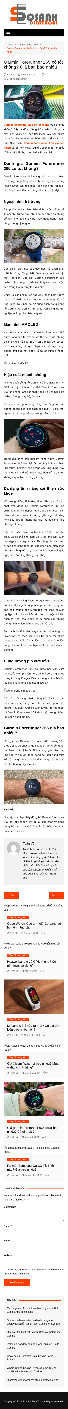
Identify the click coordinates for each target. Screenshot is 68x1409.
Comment (10, 1206)
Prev (13, 895)
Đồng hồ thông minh (17, 78)
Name (8, 1226)
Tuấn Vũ (11, 74)
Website (8, 1255)
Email (8, 1240)
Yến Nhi (14, 933)
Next (54, 895)
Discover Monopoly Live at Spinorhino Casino (32, 1380)
